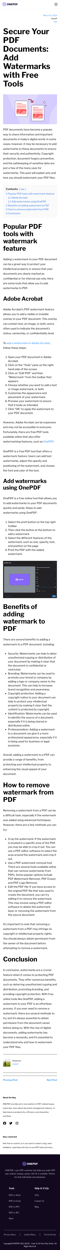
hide (22, 189)
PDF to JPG (14, 1213)
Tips (55, 22)
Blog (37, 1207)
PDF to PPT (14, 1207)
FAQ (37, 1195)
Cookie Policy (30, 1234)
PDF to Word (14, 1195)
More (11, 1218)
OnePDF (48, 441)
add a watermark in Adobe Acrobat (28, 343)
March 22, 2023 (50, 15)
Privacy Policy (10, 1234)
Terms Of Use (50, 1234)
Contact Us (39, 1201)
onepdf (15, 1064)
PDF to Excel (15, 1201)
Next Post (52, 1080)
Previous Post (10, 1080)
